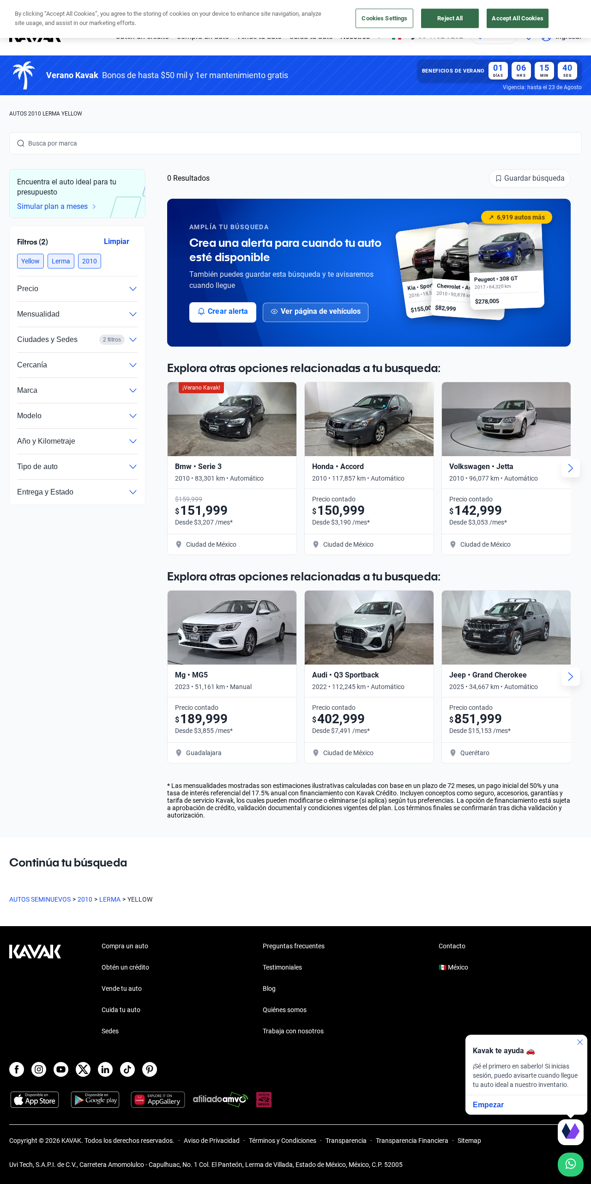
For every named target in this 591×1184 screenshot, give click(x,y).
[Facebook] (16, 1069)
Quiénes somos (285, 1009)
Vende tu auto (122, 988)
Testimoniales (282, 967)
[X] (83, 1069)
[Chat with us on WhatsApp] (570, 1164)
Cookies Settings (384, 18)
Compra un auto (125, 946)
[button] (30, 261)
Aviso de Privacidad (212, 1140)
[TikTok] (127, 1069)
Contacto (452, 946)
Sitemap (469, 1140)
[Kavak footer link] (35, 989)
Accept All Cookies (517, 18)
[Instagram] (38, 1069)
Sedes (110, 1031)
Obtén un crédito (125, 967)
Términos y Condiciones (282, 1140)
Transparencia (346, 1140)
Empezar (488, 1105)
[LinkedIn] (105, 1069)
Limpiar (116, 241)
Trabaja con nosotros (293, 1031)
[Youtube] (61, 1069)
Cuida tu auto (121, 1009)
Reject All (450, 18)
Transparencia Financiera (412, 1140)
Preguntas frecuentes (294, 946)
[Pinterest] (149, 1069)
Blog (269, 988)
